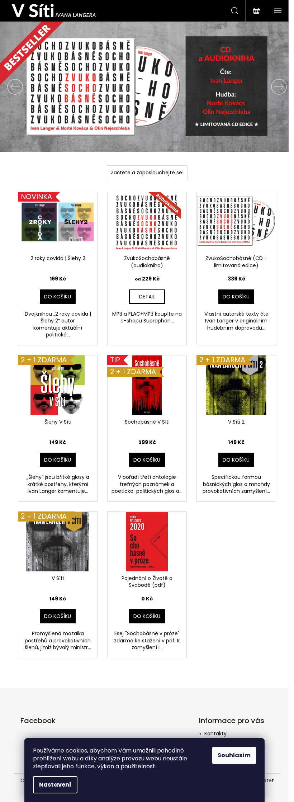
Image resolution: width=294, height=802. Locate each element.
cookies (76, 750)
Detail (147, 296)
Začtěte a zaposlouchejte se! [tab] (147, 172)
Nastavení (55, 784)
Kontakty (215, 733)
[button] (22, 87)
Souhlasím (234, 755)
